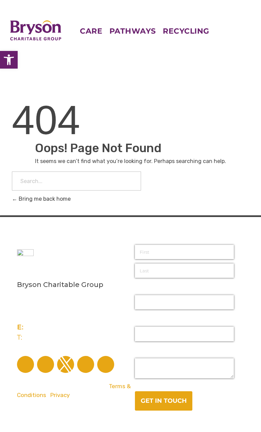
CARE (94, 31)
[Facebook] (25, 364)
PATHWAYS (132, 31)
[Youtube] (105, 364)
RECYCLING (186, 31)
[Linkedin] (85, 364)
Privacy (60, 395)
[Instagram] (45, 364)
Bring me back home (44, 199)
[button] (9, 60)
